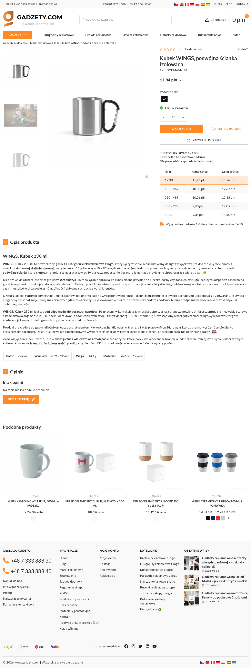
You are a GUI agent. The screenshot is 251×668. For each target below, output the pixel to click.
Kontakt (242, 4)
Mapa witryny (69, 628)
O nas (218, 4)
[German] (192, 4)
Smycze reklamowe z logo (157, 581)
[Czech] (176, 4)
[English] (182, 4)
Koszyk (105, 564)
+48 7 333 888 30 (25, 4)
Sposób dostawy (70, 581)
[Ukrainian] (208, 4)
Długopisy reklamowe (59, 35)
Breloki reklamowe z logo (157, 558)
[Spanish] (203, 4)
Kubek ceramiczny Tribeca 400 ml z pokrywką (156, 503)
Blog (229, 4)
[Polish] (198, 4)
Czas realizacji (69, 605)
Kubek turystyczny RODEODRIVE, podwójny (217, 503)
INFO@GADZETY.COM (113, 4)
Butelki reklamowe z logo (157, 587)
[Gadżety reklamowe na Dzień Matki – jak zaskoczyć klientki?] (191, 582)
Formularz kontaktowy (18, 604)
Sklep (236, 35)
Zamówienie (108, 569)
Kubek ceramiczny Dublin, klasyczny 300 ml (33, 503)
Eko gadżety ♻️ (151, 609)
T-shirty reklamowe (173, 35)
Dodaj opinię (194, 49)
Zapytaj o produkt (207, 140)
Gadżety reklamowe (15, 42)
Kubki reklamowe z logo (45, 42)
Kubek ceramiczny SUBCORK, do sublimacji (94, 503)
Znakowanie (67, 575)
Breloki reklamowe (98, 35)
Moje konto (108, 558)
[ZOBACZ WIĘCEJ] (33, 462)
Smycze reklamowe (135, 35)
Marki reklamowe (71, 569)
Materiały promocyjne (74, 611)
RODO (64, 593)
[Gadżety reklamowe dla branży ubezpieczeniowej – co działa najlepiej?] (191, 563)
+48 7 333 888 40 (47, 4)
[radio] (164, 99)
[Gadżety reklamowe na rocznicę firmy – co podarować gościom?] (191, 598)
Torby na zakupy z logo (156, 593)
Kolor (175, 91)
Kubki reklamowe (210, 35)
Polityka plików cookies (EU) (79, 622)
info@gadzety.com (16, 586)
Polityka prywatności (74, 599)
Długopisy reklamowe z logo (160, 564)
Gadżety (14, 34)
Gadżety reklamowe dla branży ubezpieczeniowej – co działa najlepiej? (224, 562)
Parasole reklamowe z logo (159, 575)
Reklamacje (107, 575)
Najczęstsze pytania (17, 598)
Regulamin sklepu (71, 587)
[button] (20, 180)
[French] (187, 4)
